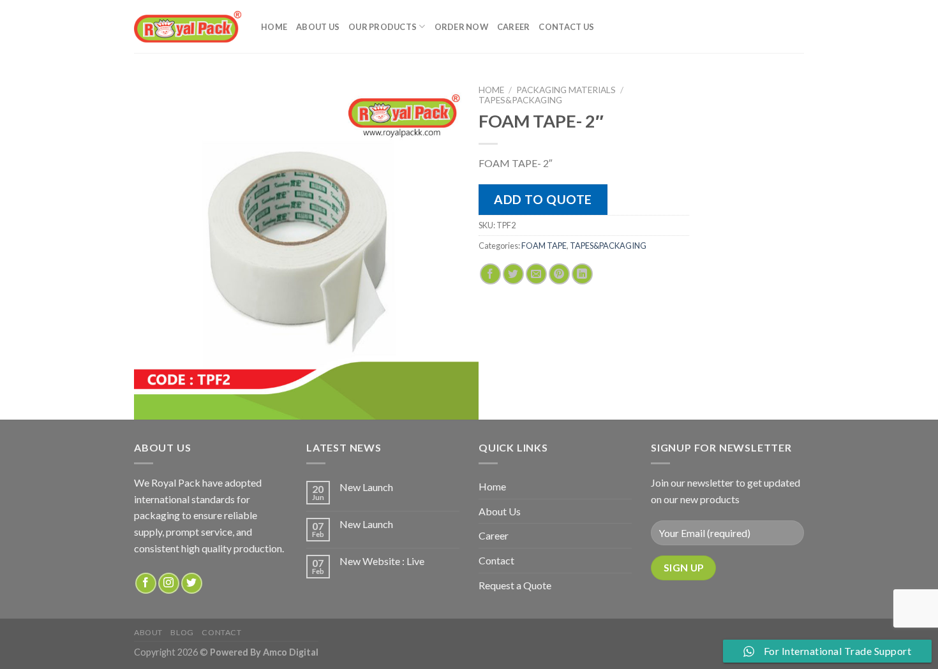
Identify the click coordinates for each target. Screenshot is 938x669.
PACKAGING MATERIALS (566, 90)
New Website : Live (381, 561)
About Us (317, 27)
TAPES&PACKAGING (520, 100)
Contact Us (566, 27)
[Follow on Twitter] (191, 583)
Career (513, 27)
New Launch (366, 487)
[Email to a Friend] (536, 273)
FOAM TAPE (544, 245)
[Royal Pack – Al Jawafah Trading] (188, 26)
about (148, 632)
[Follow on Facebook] (145, 583)
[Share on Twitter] (513, 273)
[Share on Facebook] (490, 273)
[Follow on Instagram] (168, 583)
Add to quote (543, 199)
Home (274, 27)
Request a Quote (515, 585)
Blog (181, 632)
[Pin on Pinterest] (559, 273)
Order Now (461, 27)
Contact (496, 560)
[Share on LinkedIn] (582, 273)
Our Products (382, 27)
